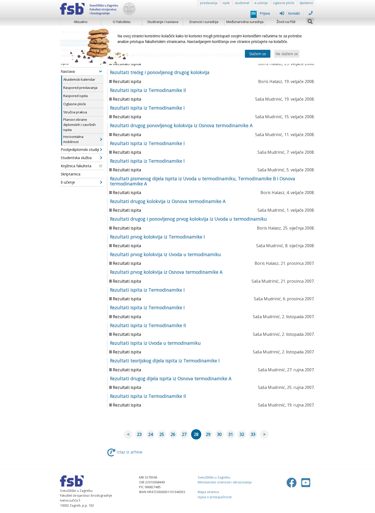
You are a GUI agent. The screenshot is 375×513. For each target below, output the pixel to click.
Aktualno (81, 21)
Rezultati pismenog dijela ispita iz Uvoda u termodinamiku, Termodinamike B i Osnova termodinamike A (202, 180)
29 (208, 434)
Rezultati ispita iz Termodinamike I (147, 108)
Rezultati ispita (127, 81)
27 (184, 434)
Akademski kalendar (79, 79)
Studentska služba (76, 157)
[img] (310, 21)
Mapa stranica (208, 492)
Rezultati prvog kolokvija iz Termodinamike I (157, 237)
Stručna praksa (75, 112)
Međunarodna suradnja (245, 21)
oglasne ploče (283, 3)
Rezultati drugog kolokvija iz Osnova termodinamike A (168, 201)
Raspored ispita (75, 95)
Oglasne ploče (74, 104)
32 (242, 434)
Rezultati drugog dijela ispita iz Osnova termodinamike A (170, 378)
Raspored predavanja (80, 87)
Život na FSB (286, 21)
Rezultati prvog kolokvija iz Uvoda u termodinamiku (165, 254)
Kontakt (294, 13)
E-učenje (68, 182)
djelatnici (306, 3)
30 (219, 434)
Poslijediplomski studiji (80, 149)
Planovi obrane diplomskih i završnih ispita (79, 124)
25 (161, 434)
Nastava (68, 71)
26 (173, 434)
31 (230, 434)
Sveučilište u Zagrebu (214, 477)
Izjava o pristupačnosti (215, 497)
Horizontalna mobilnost (73, 139)
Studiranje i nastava (162, 21)
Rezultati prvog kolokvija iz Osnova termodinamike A (166, 272)
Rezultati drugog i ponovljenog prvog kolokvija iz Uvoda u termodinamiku (188, 219)
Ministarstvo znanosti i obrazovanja (225, 482)
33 (253, 434)
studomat (242, 3)
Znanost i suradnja (203, 21)
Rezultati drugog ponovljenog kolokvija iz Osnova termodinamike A (181, 125)
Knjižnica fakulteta (76, 165)
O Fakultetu (122, 21)
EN (254, 13)
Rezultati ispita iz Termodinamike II (148, 90)
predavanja (208, 3)
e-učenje (261, 3)
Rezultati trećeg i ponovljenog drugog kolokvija (159, 72)
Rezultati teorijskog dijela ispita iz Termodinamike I (165, 360)
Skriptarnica (70, 174)
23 (139, 434)
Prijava (265, 13)
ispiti (226, 3)
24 (150, 434)
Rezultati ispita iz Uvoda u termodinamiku (155, 343)
